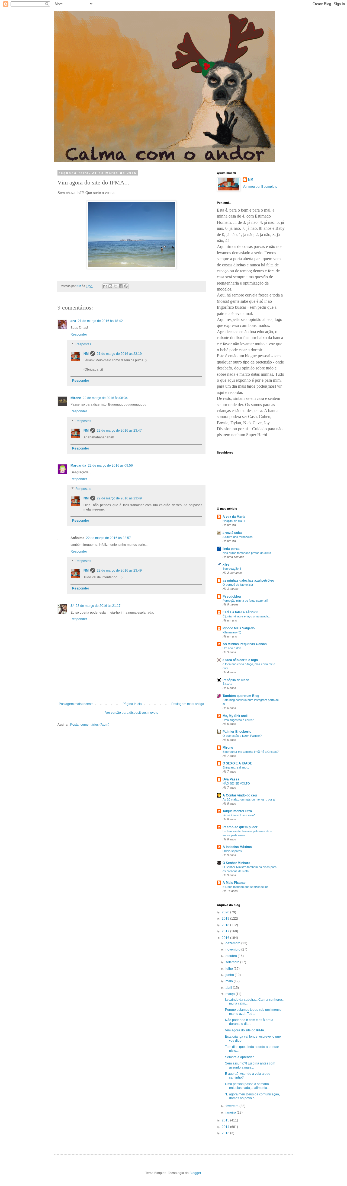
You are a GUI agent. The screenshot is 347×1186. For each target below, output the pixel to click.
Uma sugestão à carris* (238, 720)
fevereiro (232, 1106)
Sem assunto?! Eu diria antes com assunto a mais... (250, 1065)
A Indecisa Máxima (237, 847)
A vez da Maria (234, 517)
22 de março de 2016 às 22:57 (108, 538)
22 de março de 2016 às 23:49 (119, 498)
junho (230, 975)
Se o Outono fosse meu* (239, 815)
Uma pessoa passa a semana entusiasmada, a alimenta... (247, 1086)
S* (72, 606)
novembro (233, 949)
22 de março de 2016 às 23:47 (119, 430)
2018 (226, 925)
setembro (233, 962)
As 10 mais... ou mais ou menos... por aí (249, 799)
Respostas (83, 344)
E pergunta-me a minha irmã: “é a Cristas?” (251, 751)
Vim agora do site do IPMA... (245, 1030)
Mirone (75, 398)
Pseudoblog (232, 596)
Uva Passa (231, 779)
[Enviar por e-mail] (105, 286)
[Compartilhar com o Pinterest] (125, 286)
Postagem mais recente (76, 704)
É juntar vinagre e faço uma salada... (247, 616)
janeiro (231, 1112)
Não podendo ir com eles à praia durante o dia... (249, 1022)
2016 (226, 938)
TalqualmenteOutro (237, 811)
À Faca (227, 684)
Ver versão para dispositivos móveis (131, 713)
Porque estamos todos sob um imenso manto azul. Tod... (253, 1011)
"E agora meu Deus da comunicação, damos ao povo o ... (252, 1096)
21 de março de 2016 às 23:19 (119, 354)
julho (230, 969)
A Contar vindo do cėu (240, 795)
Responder (78, 334)
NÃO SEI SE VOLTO (236, 783)
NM (86, 354)
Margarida (78, 465)
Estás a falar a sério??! (240, 612)
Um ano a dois (232, 648)
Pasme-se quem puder (240, 827)
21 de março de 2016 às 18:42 (100, 321)
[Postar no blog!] (110, 286)
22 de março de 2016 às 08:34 (105, 398)
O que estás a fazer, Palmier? (242, 735)
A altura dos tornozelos (238, 536)
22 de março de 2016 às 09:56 (110, 465)
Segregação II (232, 568)
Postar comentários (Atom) (89, 724)
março (231, 994)
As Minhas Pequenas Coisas (245, 644)
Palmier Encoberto (237, 732)
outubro (232, 956)
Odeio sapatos (232, 851)
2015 (226, 1120)
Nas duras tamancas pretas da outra (247, 552)
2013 (226, 1133)
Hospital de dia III (234, 520)
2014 (226, 1127)
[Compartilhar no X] (115, 286)
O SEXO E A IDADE (237, 763)
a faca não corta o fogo (240, 660)
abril (229, 988)
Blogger (195, 1173)
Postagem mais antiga (187, 704)
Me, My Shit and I (235, 716)
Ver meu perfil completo (260, 187)
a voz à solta (232, 533)
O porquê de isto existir (238, 584)
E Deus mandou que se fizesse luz (245, 886)
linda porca (231, 549)
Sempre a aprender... (240, 1057)
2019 (226, 918)
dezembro (233, 943)
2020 (226, 912)
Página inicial (133, 704)
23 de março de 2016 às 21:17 (98, 606)
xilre (226, 564)
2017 (226, 931)
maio (230, 981)
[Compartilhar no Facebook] (120, 286)
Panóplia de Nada (236, 680)
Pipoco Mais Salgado (239, 628)
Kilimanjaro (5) (232, 632)
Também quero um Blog (241, 696)
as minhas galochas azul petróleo (248, 580)
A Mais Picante (234, 883)
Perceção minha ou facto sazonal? (245, 600)
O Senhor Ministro (236, 863)
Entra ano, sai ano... (236, 767)
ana (73, 321)
